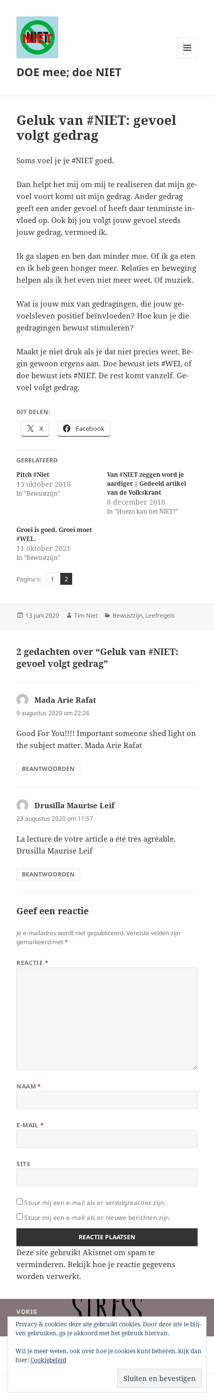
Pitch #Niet (32, 474)
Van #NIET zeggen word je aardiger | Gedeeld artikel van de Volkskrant (146, 483)
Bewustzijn (127, 615)
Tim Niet (86, 615)
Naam (28, 1086)
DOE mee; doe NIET (68, 71)
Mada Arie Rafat (65, 700)
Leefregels (160, 615)
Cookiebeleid (48, 1360)
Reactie (32, 963)
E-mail (30, 1125)
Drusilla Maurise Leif (74, 805)
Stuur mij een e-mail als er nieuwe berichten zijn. (97, 1217)
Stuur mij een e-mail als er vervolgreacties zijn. (95, 1202)
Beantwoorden (48, 768)
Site (23, 1164)
